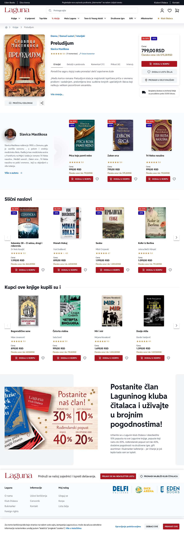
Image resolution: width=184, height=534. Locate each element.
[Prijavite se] (162, 10)
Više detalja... (57, 94)
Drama (54, 36)
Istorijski (80, 36)
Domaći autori (67, 36)
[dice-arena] (144, 489)
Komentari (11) (98, 64)
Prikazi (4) (115, 64)
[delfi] (120, 489)
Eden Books (10, 2)
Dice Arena (25, 2)
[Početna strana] (18, 11)
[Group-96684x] (170, 489)
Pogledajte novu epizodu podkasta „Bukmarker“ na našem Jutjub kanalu (92, 2)
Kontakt (175, 2)
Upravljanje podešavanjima (128, 526)
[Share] (42, 103)
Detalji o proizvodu (76, 64)
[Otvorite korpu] (177, 10)
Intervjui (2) (132, 64)
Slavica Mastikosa (60, 49)
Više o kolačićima (74, 528)
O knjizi (57, 64)
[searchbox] (92, 10)
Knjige (15, 27)
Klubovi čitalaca (161, 2)
